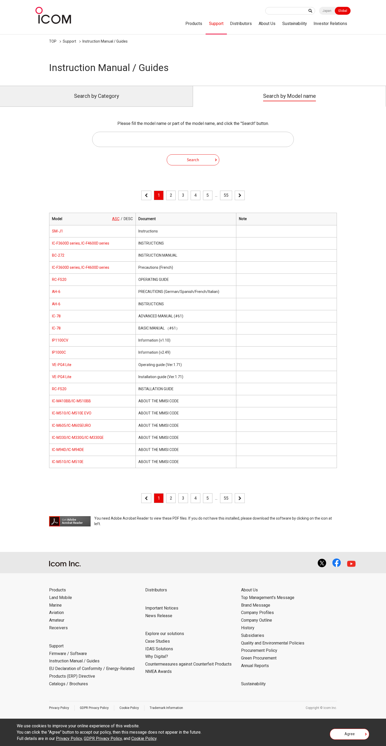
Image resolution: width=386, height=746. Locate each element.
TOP (52, 41)
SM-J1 (57, 231)
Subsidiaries (252, 635)
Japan (326, 11)
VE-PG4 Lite (61, 365)
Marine (55, 605)
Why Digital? (156, 656)
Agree (350, 734)
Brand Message (255, 605)
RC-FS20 (59, 279)
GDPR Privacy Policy (94, 708)
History (247, 627)
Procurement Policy (259, 650)
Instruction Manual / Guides (105, 41)
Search (193, 159)
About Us (267, 23)
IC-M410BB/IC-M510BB (71, 401)
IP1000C (59, 352)
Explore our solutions (164, 633)
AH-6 (56, 292)
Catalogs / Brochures (68, 683)
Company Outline (256, 620)
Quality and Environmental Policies (272, 643)
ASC (115, 219)
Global (342, 11)
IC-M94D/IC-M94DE (68, 450)
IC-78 (56, 316)
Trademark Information (166, 708)
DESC (128, 219)
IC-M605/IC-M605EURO (71, 425)
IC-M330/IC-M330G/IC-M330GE (78, 437)
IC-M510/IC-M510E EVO (71, 413)
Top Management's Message (267, 597)
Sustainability (294, 23)
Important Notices (161, 608)
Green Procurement (259, 658)
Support (216, 23)
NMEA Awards (158, 671)
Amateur (56, 620)
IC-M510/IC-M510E (68, 462)
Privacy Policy (59, 708)
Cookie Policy (129, 708)
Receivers (58, 627)
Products (193, 23)
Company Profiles (257, 612)
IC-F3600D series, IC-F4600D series (80, 243)
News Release (158, 615)
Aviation (56, 612)
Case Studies (157, 641)
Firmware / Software (68, 653)
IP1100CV (60, 340)
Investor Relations (330, 23)
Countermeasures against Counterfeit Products (188, 664)
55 (226, 195)
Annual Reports (255, 665)
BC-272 (58, 255)
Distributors (241, 23)
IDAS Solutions (159, 648)
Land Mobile (60, 597)
